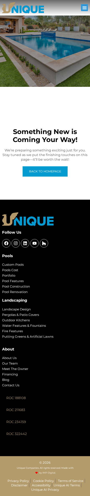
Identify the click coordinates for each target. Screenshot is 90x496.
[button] (84, 7)
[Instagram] (16, 243)
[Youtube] (34, 243)
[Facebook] (6, 243)
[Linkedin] (25, 243)
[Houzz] (44, 243)
